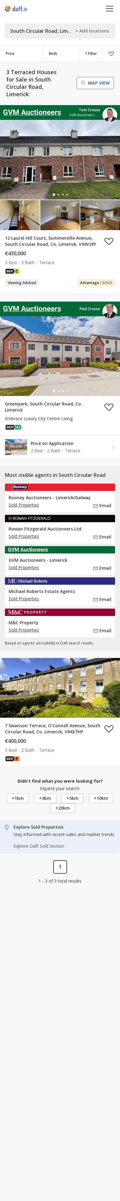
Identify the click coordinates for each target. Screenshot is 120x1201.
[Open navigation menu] (109, 8)
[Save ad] (109, 241)
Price (10, 53)
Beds (53, 53)
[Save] (111, 54)
